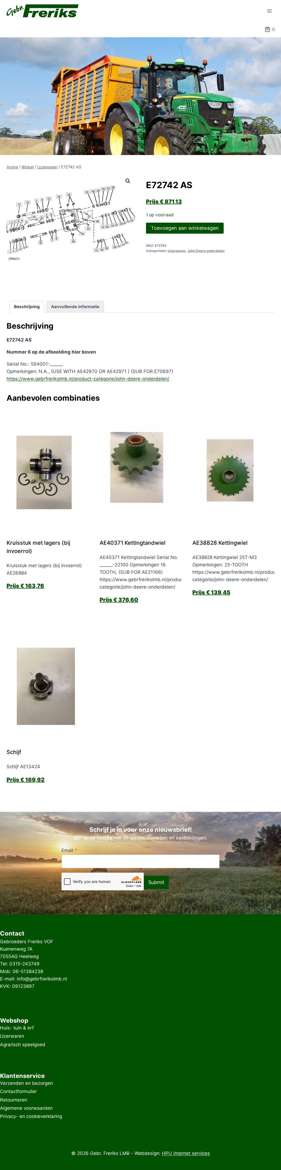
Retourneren (13, 1100)
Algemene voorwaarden (26, 1108)
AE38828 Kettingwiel (220, 543)
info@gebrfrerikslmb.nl (42, 979)
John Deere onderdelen (205, 251)
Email (69, 850)
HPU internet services (186, 1153)
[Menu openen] (269, 11)
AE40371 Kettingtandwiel (132, 543)
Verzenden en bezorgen (26, 1083)
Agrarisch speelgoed (22, 1044)
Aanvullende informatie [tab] (75, 306)
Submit (156, 882)
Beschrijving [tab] (27, 306)
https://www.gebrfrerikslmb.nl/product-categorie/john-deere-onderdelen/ (88, 379)
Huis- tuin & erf (17, 1028)
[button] (128, 181)
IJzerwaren (177, 251)
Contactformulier (18, 1091)
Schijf (14, 752)
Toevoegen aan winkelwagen (185, 228)
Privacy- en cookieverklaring (31, 1116)
